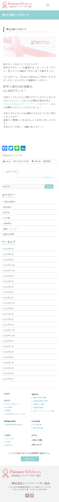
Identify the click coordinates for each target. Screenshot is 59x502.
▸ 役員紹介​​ (8, 411)
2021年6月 (8, 319)
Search (49, 186)
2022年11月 (9, 265)
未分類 (6, 218)
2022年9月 (8, 276)
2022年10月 (9, 271)
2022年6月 (8, 281)
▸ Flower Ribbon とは (12, 404)
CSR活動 (18, 155)
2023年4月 (8, 260)
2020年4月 (8, 357)
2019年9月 (8, 374)
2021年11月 (9, 303)
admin (8, 161)
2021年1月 (8, 325)
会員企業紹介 (9, 202)
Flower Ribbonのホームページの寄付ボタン (27, 104)
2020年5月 (8, 352)
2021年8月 (8, 308)
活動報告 (47, 161)
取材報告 (7, 207)
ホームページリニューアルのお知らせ (36, 177)
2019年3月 (8, 379)
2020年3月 (8, 363)
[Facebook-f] (27, 495)
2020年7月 (8, 346)
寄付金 (37, 161)
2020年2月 (8, 368)
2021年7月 (8, 314)
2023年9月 (8, 249)
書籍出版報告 (11, 172)
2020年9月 (8, 341)
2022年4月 (8, 287)
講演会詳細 (8, 234)
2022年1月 (8, 298)
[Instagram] (32, 495)
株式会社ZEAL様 (15, 101)
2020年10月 (9, 336)
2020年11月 (9, 330)
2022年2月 (8, 292)
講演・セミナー (10, 229)
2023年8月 (8, 254)
